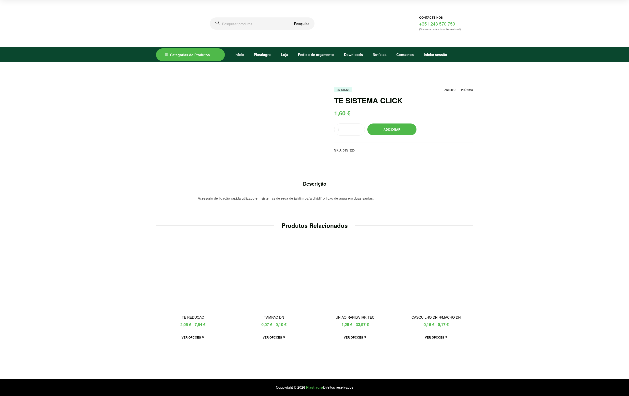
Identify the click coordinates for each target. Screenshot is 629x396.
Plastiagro (262, 54)
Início (239, 54)
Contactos (405, 54)
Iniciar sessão (435, 54)
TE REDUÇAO (193, 317)
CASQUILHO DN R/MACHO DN (436, 317)
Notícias (379, 54)
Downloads (353, 54)
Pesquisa (302, 23)
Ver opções (191, 337)
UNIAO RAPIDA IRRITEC (355, 317)
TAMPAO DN (274, 317)
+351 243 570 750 (437, 23)
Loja (284, 54)
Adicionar (392, 129)
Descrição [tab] (314, 183)
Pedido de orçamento (316, 54)
